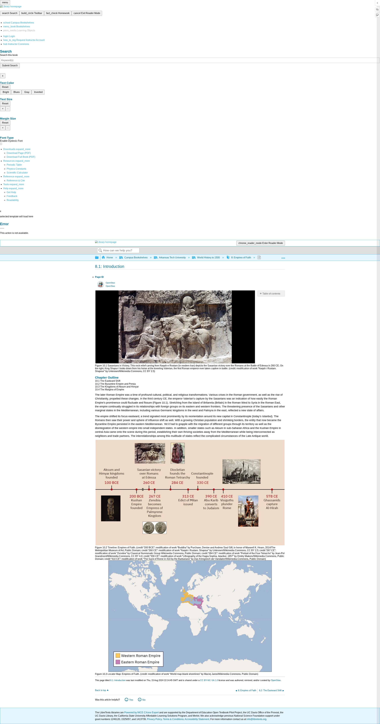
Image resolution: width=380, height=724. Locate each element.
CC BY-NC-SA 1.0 (209, 680)
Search (100, 250)
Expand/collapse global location (283, 256)
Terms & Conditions (173, 719)
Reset (5, 87)
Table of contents (271, 293)
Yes (131, 700)
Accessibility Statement (197, 719)
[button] (12, 196)
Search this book (9, 55)
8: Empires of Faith (241, 257)
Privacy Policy (154, 719)
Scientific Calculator (17, 172)
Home (110, 257)
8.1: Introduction (118, 680)
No (143, 700)
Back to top (100, 690)
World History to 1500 (208, 257)
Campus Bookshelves (136, 257)
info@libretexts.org (256, 719)
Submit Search (10, 65)
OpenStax (110, 283)
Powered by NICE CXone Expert (141, 712)
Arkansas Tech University (172, 257)
